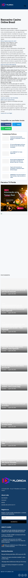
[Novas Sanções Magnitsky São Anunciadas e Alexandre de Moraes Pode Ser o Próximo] (5, 161)
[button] (6, 124)
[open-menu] (24, 6)
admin (4, 293)
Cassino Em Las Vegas (6, 113)
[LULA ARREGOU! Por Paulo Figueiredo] (5, 153)
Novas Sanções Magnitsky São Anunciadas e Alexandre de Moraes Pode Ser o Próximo (17, 161)
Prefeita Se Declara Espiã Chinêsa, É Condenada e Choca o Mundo (17, 138)
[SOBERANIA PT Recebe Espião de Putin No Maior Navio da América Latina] (5, 176)
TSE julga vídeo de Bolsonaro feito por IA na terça (13, 561)
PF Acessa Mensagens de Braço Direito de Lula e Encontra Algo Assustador (17, 146)
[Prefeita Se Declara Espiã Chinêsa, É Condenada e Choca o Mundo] (5, 138)
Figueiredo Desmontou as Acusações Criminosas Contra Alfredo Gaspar (17, 168)
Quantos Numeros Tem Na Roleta (9, 98)
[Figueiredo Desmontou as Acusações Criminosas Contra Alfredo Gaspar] (5, 168)
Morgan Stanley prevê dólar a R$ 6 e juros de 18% (13, 554)
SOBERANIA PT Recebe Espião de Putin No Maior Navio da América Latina (18, 176)
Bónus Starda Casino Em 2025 (8, 41)
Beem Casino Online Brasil (7, 99)
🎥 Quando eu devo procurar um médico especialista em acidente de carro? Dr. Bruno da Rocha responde (13, 541)
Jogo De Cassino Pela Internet (8, 64)
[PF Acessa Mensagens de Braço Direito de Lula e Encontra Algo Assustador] (5, 146)
